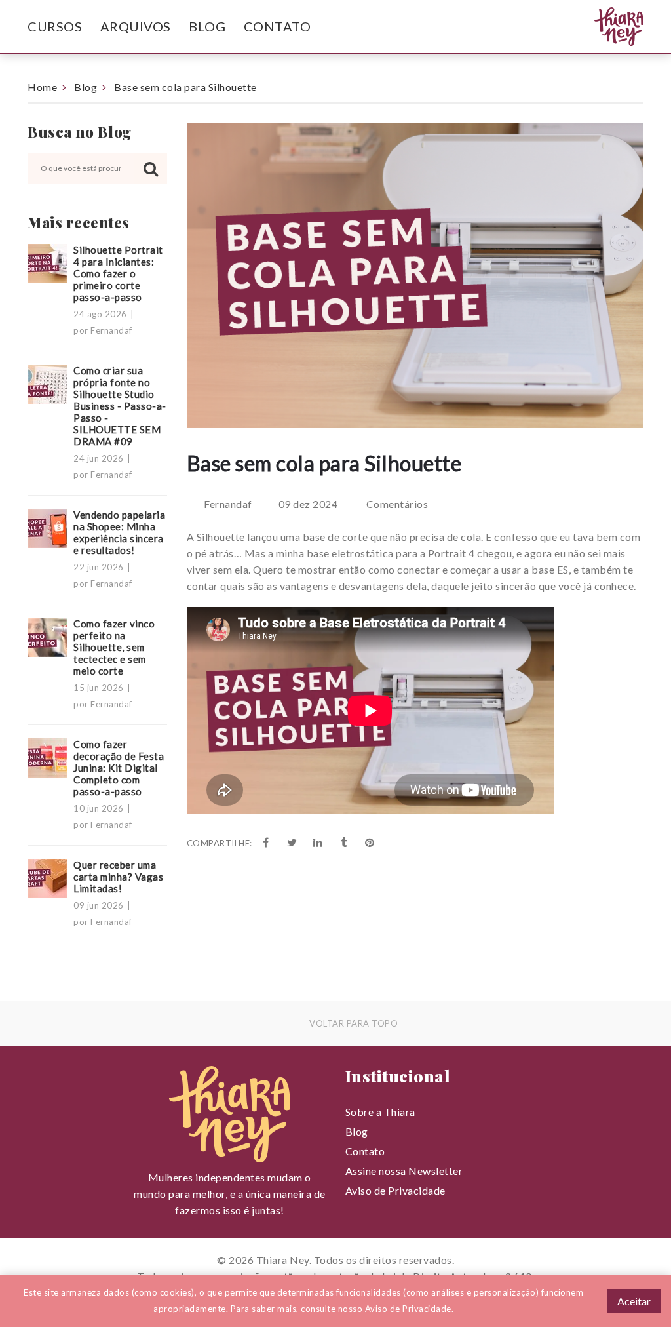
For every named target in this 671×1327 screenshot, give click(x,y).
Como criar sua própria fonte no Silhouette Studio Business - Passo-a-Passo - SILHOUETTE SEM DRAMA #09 (119, 406)
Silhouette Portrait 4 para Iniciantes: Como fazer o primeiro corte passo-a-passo (118, 273)
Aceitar (634, 1301)
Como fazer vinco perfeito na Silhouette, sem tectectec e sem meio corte (114, 647)
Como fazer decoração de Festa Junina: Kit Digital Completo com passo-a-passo (118, 767)
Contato (277, 26)
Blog (207, 26)
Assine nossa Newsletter (404, 1170)
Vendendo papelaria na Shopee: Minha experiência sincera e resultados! (119, 532)
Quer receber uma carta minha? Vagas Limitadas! (118, 876)
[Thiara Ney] (598, 27)
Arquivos (135, 26)
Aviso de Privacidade (395, 1190)
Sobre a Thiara (380, 1111)
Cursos (55, 26)
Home (42, 87)
